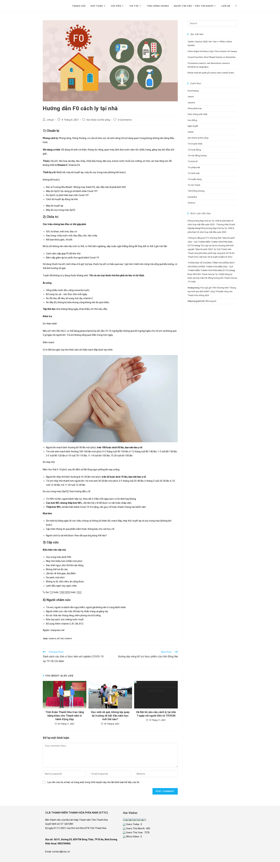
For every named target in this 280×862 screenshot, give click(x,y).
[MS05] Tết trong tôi (207, 301)
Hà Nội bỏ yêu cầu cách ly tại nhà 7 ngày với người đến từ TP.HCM (156, 714)
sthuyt (50, 120)
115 (51, 592)
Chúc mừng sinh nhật (197, 114)
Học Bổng (192, 120)
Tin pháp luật (194, 167)
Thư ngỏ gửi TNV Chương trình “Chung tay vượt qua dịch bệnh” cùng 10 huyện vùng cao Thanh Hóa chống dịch (212, 291)
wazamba (192, 197)
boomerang (193, 90)
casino (191, 96)
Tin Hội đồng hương (197, 155)
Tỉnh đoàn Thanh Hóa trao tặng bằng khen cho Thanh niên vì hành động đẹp (64, 716)
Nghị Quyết (193, 126)
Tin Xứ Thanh (194, 185)
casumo (191, 102)
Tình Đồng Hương (196, 191)
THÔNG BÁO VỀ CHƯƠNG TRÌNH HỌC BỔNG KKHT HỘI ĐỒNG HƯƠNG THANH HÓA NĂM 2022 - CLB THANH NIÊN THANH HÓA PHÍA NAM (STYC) (211, 267)
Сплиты (191, 203)
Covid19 (52, 639)
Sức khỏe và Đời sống (98, 120)
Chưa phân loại (195, 108)
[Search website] (236, 6)
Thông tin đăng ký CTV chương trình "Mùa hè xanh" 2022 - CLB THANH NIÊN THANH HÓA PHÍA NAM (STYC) (211, 242)
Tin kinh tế (192, 161)
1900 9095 (64, 592)
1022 (79, 592)
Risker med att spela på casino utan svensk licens (211, 72)
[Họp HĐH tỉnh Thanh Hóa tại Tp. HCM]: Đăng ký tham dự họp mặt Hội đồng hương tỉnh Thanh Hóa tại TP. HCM (212, 278)
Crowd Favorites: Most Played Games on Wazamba (211, 57)
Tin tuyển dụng (195, 179)
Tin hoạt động (194, 150)
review (191, 132)
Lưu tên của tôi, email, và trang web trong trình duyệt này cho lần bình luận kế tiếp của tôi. (93, 782)
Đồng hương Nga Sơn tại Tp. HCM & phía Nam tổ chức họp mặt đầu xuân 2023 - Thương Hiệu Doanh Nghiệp (211, 225)
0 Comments (125, 120)
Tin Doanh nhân (195, 144)
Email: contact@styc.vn (57, 851)
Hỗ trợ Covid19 (64, 639)
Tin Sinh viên (194, 173)
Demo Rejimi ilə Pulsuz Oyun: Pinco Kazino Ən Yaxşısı (212, 51)
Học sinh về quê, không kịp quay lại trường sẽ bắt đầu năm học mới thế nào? (110, 716)
